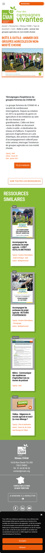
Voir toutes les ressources (25, 181)
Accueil (4, 26)
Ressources (13, 26)
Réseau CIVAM (25, 26)
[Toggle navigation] (3, 3)
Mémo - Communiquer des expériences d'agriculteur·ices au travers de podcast (21, 377)
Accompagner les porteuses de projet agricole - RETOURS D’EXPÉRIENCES (20, 311)
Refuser (22, 547)
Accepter (22, 541)
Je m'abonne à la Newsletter (22, 496)
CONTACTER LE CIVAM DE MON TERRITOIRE (22, 487)
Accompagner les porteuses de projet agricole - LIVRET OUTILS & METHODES (21, 246)
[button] (41, 514)
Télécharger (22, 165)
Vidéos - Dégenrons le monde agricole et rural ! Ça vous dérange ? (22, 416)
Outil (13, 29)
